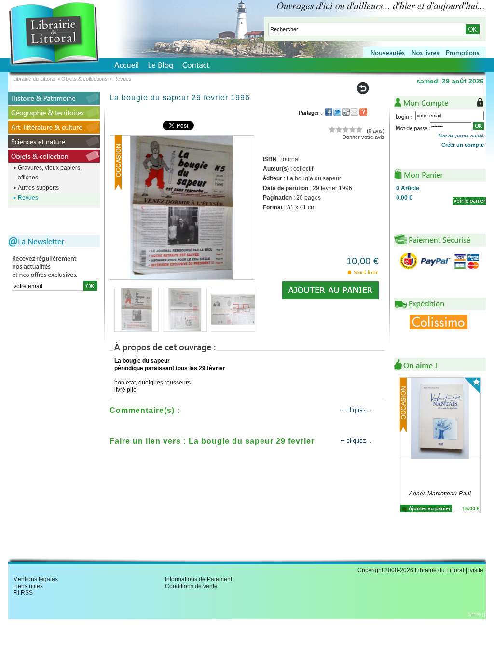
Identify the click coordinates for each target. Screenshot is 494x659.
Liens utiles (28, 586)
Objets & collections (84, 79)
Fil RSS (23, 593)
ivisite (475, 570)
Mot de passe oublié (461, 135)
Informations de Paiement (198, 579)
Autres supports (38, 187)
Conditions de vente (191, 586)
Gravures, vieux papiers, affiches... (50, 173)
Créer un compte (462, 145)
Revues (28, 197)
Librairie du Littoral (34, 79)
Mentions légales (35, 579)
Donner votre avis (363, 137)
